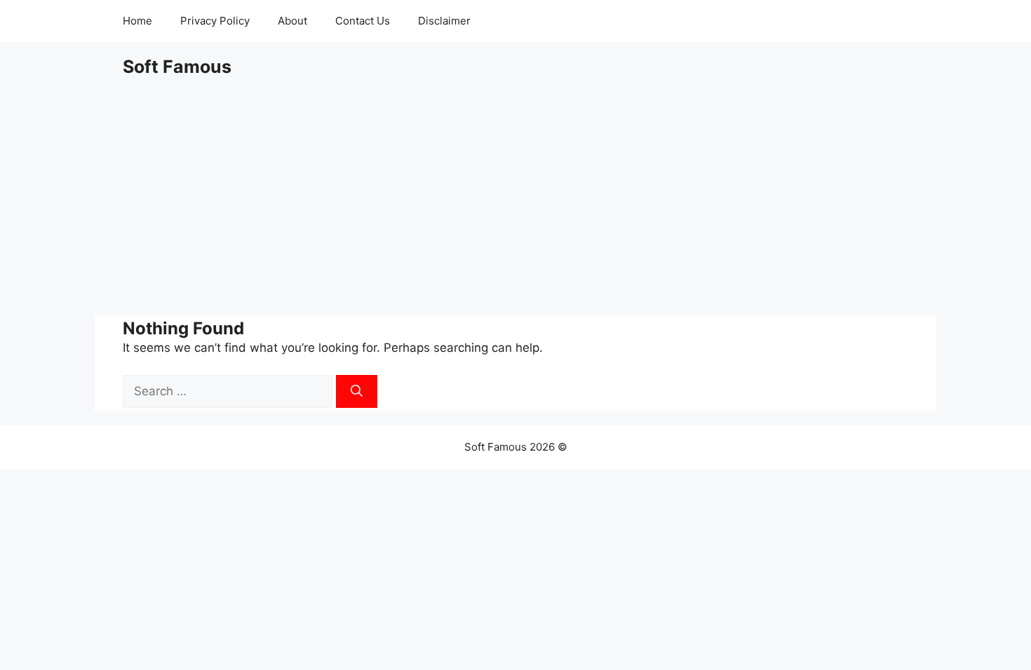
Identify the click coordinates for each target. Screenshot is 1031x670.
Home (137, 20)
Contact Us (362, 20)
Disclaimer (444, 20)
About (292, 20)
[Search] (356, 392)
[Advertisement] (515, 196)
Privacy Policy (215, 20)
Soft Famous (177, 66)
